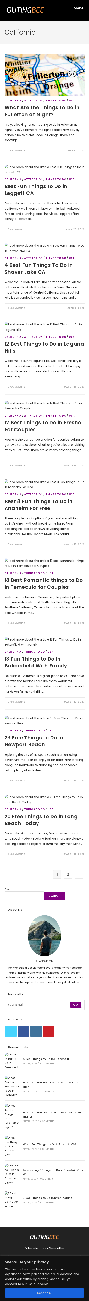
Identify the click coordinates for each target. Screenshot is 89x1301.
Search (10, 889)
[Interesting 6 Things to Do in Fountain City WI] (12, 1174)
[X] (11, 1031)
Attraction (33, 100)
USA (72, 100)
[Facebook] (23, 1031)
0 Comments (16, 150)
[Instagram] (36, 1031)
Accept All (44, 1293)
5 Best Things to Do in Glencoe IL (46, 1059)
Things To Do (56, 100)
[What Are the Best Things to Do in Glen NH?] (12, 1086)
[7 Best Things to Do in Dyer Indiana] (12, 1199)
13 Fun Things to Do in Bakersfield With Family (36, 662)
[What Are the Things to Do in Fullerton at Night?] (12, 1116)
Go (75, 1004)
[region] (44, 1278)
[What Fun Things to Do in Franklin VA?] (12, 1146)
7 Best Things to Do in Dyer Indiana (47, 1198)
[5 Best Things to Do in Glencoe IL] (12, 1061)
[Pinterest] (48, 1031)
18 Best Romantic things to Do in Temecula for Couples (44, 584)
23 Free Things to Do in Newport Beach (34, 741)
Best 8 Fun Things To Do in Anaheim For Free (39, 505)
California (13, 100)
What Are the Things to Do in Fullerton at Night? (42, 111)
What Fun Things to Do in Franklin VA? (50, 1144)
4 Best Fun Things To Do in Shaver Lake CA (39, 268)
